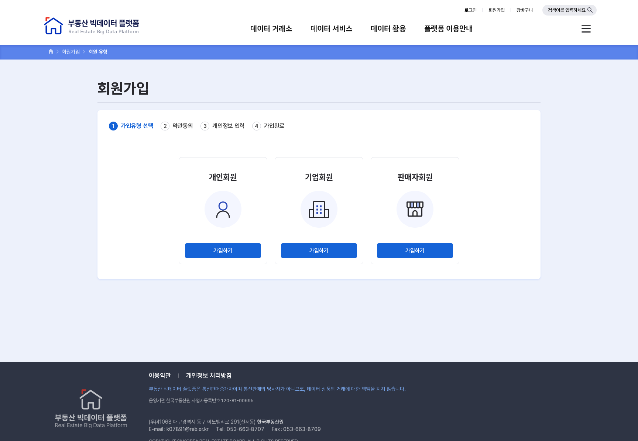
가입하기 (223, 250)
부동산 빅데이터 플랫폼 (91, 25)
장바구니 (525, 10)
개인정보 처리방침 (209, 375)
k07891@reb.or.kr (188, 429)
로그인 (470, 10)
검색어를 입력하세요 (567, 10)
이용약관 (160, 375)
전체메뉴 (586, 29)
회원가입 (496, 10)
